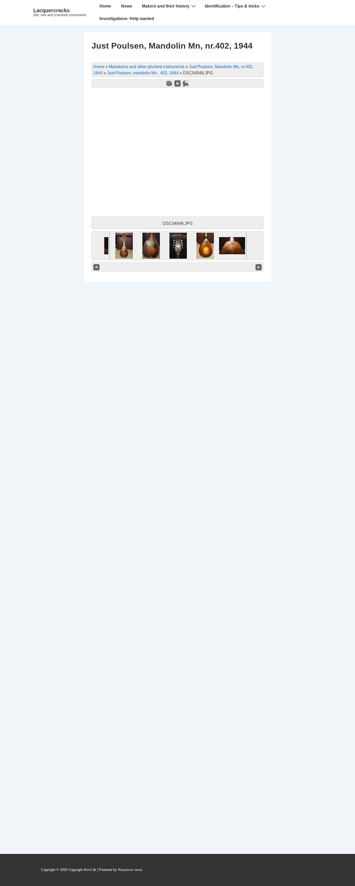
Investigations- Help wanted (127, 18)
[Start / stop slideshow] (177, 83)
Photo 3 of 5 (178, 267)
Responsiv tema (130, 870)
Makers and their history (165, 6)
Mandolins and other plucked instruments (147, 66)
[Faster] (186, 83)
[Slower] (169, 83)
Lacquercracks (51, 10)
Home (105, 6)
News (126, 6)
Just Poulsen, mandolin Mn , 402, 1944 (143, 73)
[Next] (258, 267)
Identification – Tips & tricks (232, 6)
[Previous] (96, 267)
